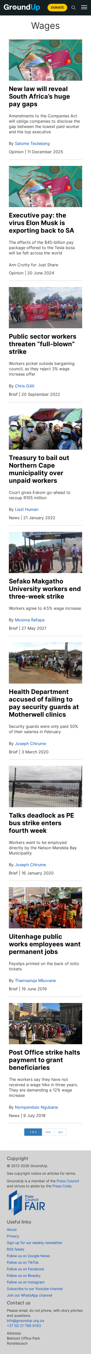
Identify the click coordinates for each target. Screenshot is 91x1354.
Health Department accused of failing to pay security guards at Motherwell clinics (44, 703)
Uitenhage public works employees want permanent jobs (45, 944)
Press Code (61, 1186)
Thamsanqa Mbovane (35, 980)
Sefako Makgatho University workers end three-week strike (45, 588)
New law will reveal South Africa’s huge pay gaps (39, 96)
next (48, 1131)
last (60, 1131)
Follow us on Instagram (25, 1282)
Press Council (68, 1181)
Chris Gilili (24, 385)
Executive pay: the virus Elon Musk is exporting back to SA (41, 222)
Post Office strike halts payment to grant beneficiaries (44, 1060)
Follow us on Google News (28, 1256)
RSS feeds (15, 1249)
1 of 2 (33, 1131)
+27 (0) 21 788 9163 (24, 1325)
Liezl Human (26, 509)
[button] (84, 7)
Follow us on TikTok (23, 1262)
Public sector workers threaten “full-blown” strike (42, 344)
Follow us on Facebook (25, 1269)
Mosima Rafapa (29, 619)
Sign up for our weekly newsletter (34, 1242)
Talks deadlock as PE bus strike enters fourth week (41, 823)
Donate (57, 7)
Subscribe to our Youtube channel (35, 1288)
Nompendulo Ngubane (36, 1107)
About (12, 1229)
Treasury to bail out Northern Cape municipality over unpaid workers (39, 469)
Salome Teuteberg (32, 143)
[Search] (73, 7)
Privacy (13, 1236)
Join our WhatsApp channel (29, 1295)
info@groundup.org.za (25, 1320)
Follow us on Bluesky (24, 1275)
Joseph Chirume (30, 743)
